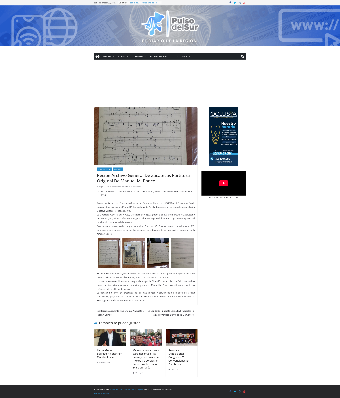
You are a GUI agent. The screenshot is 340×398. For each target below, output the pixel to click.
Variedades (118, 169)
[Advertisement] (170, 87)
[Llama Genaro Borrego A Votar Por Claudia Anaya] (110, 331)
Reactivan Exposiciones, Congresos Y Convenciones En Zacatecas (178, 357)
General (107, 56)
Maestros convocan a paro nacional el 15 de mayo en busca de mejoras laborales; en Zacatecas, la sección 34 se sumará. (146, 358)
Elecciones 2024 (179, 56)
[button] (112, 56)
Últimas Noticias (158, 56)
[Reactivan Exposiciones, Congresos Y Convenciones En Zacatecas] (181, 331)
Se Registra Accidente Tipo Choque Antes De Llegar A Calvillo (120, 312)
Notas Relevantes (104, 169)
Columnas (138, 56)
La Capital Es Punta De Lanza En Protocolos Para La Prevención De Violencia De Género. (171, 312)
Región (121, 56)
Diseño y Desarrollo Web (102, 393)
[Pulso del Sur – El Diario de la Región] (170, 7)
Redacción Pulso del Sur (121, 186)
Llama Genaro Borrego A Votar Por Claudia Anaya (109, 353)
